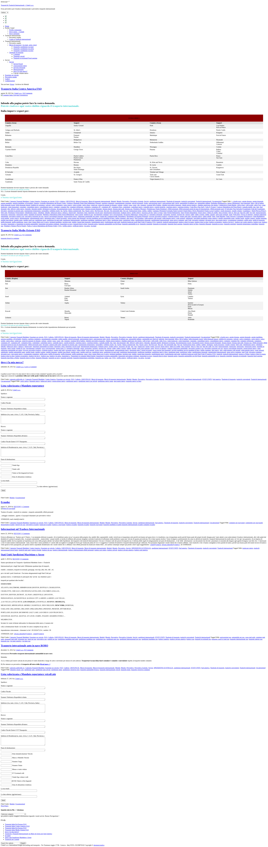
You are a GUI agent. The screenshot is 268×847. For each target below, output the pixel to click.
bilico (252, 203)
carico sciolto (77, 205)
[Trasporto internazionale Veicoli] (6, 20)
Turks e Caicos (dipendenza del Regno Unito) (42, 226)
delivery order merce (17, 209)
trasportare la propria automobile (27, 224)
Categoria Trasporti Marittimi (19, 201)
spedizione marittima (87, 220)
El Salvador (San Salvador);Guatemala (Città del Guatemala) (245, 209)
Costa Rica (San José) (197, 207)
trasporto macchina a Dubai (10, 358)
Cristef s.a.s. (18, 93)
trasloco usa (257, 222)
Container (16, 54)
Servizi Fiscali (18, 64)
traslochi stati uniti (25, 550)
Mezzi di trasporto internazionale (99, 201)
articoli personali (137, 203)
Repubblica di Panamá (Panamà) (137, 216)
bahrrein (161, 339)
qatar (258, 348)
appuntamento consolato (123, 203)
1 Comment (25, 507)
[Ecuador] (8, 508)
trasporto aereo (93, 224)
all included (29, 203)
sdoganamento (24, 218)
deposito (28, 209)
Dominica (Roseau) (139, 209)
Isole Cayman (158, 213)
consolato (23, 207)
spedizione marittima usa (87, 639)
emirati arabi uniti (55, 345)
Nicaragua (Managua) (130, 214)
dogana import (107, 209)
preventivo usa (42, 639)
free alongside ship (116, 211)
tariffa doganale (6, 222)
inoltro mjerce (136, 213)
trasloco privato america (125, 550)
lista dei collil (244, 213)
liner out (236, 213)
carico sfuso (86, 205)
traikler (74, 222)
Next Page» (5, 806)
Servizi (11, 62)
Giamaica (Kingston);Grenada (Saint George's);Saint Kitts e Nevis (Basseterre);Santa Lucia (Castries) (186, 211)
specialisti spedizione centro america (205, 218)
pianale (212, 214)
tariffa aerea (248, 220)
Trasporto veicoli (18, 56)
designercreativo (99, 845)
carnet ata (94, 205)
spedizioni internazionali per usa (130, 639)
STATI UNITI (207, 379)
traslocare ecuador (45, 525)
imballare (41, 213)
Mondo (119, 201)
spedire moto (18, 220)
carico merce (67, 205)
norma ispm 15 (144, 214)
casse (134, 205)
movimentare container (101, 214)
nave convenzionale (116, 214)
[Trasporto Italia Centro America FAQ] (14, 95)
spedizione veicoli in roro (71, 670)
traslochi (159, 222)
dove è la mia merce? (20, 71)
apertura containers (108, 203)
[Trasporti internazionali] (6, 18)
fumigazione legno (135, 211)
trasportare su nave (66, 224)
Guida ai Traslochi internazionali (20, 39)
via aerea (87, 226)
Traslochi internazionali (203, 201)
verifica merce (67, 226)
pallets (207, 214)
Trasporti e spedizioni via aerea (23, 49)
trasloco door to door (201, 222)
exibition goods (55, 211)
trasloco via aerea (55, 356)
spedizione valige (129, 220)
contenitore (126, 207)
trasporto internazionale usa (239, 639)
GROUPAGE (70, 201)
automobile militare (204, 203)
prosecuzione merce (70, 216)
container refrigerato (76, 207)
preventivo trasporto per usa (34, 216)
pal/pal (187, 214)
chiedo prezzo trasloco (189, 205)
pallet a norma (199, 214)
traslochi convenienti (188, 201)
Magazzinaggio (18, 69)
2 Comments (25, 533)
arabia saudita (62, 339)
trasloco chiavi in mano (186, 222)
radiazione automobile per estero (88, 216)
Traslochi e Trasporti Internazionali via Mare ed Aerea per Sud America (28, 834)
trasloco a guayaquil (58, 525)
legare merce (202, 213)
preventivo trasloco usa (16, 216)
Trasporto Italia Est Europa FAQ (15, 824)
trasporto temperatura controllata (247, 224)
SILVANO (17, 507)
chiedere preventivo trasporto (171, 205)
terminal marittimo (56, 222)
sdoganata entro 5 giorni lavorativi (55, 218)
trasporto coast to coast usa (220, 639)
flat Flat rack (99, 211)
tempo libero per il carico (40, 222)
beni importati (245, 203)
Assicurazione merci (20, 66)
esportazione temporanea (32, 211)
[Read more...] (45, 664)
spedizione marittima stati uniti (68, 639)
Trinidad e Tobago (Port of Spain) (15, 226)
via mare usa (26, 641)
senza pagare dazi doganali (77, 218)
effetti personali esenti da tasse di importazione (194, 209)
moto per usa (32, 639)
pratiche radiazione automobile (177, 348)
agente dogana (247, 201)
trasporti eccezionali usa (203, 639)
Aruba (146, 203)
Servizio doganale (19, 68)
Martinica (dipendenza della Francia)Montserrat (58, 214)
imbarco (65, 213)
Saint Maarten (220, 216)
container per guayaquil (237, 523)
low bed (252, 213)
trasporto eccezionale (160, 224)
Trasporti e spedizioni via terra (23, 51)
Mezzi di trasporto (82, 201)
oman (82, 348)
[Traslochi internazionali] (6, 16)
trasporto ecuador (83, 525)
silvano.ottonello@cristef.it (171, 545)
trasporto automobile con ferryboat (110, 224)
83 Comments (28, 650)
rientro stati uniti (185, 216)
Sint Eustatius (139, 218)
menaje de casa (20, 525)
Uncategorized (217, 201)
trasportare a (12, 224)
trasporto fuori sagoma (175, 224)
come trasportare (13, 207)
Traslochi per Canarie (12, 839)
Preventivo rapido (11, 77)
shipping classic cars (17, 670)
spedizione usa (101, 639)
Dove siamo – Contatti (16, 32)
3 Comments (24, 559)
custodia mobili (247, 207)
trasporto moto (125, 670)
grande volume (237, 211)
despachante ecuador (7, 525)
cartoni (125, 205)
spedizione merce (72, 381)
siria (221, 350)
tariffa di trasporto (259, 220)
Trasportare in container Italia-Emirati (83, 356)
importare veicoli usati (95, 213)
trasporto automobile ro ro (130, 224)
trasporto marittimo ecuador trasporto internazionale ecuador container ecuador (129, 525)
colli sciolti (249, 205)
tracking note (66, 222)
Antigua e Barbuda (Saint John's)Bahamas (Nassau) (84, 203)
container (57, 207)
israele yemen (149, 346)
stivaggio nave (210, 220)
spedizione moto (116, 220)
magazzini (4, 214)
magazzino (11, 214)
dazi (257, 207)
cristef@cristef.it (155, 545)
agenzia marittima (18, 203)
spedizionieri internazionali (160, 220)
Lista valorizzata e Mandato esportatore (22, 385)
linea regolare (223, 213)
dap (254, 207)
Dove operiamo (14, 34)
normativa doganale (155, 214)
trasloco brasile (36, 550)
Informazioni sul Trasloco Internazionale (23, 529)
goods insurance (225, 211)
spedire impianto (261, 218)
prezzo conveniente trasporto (53, 216)
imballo (47, 213)
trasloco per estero (100, 550)
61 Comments (27, 235)
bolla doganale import (23, 205)
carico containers (57, 205)
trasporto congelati (146, 224)
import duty (72, 213)
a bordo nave (237, 201)
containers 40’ (106, 207)
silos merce (130, 218)
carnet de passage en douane (107, 205)
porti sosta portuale (222, 214)
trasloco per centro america (244, 222)
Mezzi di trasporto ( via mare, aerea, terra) (23, 45)
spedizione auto (29, 670)
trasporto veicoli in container (140, 670)
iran (132, 346)
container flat (64, 207)
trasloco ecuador (71, 525)
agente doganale (258, 201)
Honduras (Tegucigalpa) (16, 213)
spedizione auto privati (42, 670)
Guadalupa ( (247, 211)
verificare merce (78, 226)
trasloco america (163, 639)
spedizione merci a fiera (103, 220)
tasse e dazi (28, 222)
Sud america (217, 379)
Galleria (62, 201)
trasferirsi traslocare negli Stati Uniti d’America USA (138, 222)
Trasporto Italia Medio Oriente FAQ (20, 230)
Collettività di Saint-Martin (227, 205)
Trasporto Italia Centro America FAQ (21, 88)
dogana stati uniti (118, 209)
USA (60, 226)
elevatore (4, 211)
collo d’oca (257, 205)
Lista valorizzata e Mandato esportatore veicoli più (28, 674)
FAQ (57, 201)
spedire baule (239, 218)
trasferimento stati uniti (112, 222)
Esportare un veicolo (12, 75)
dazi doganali (121, 343)
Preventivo (125, 201)
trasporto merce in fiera (190, 224)
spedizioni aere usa (112, 639)
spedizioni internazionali (157, 201)
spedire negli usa (28, 220)
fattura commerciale (74, 211)
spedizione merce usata (105, 381)
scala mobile (5, 218)
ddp (8, 209)
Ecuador (5, 502)
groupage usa (22, 639)
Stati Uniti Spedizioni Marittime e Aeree (22, 554)
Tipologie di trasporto (16, 52)
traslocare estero (247, 548)
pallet (192, 214)
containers (87, 207)
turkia (106, 358)
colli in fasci (241, 205)
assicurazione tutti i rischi (170, 203)
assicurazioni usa (225, 637)
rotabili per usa (52, 639)
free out (125, 211)
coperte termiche (159, 207)
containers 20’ (96, 207)
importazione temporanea (112, 213)
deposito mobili (37, 209)
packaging (166, 214)
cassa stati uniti (250, 637)
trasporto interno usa (255, 639)
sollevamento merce (168, 218)
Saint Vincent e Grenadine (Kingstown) (239, 216)
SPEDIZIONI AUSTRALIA (174, 379)
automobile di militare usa (188, 203)
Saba (213, 216)
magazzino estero (22, 214)
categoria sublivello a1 (17, 379)
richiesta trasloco (173, 216)
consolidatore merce (46, 207)
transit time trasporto (84, 222)
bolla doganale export (8, 205)
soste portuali (180, 218)
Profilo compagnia (15, 30)
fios (83, 211)
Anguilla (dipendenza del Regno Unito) (53, 203)
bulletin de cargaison (38, 205)
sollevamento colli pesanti (152, 218)
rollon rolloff (207, 216)
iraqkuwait (141, 346)
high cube (4, 213)
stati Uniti (188, 220)
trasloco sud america (141, 550)
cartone (120, 205)
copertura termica (183, 207)
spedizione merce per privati (87, 381)
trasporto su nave (217, 224)
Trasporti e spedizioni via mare (23, 47)
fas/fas (65, 211)
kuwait (157, 346)
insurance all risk (147, 213)
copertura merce (171, 207)
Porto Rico (236, 214)
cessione (143, 205)
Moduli (113, 201)
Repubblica (122, 216)
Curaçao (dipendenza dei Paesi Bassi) (229, 207)
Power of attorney (247, 214)
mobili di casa (88, 214)
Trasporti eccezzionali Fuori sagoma (25, 58)
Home (7, 26)
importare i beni (82, 213)
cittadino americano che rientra (208, 205)
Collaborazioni (10, 81)
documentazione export (64, 209)
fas (61, 211)
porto (230, 214)
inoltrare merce (126, 213)
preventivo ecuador (32, 525)
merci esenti (79, 214)
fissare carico (89, 211)
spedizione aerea (40, 220)
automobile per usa (238, 637)
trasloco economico (215, 222)
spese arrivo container (177, 220)
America (36, 203)
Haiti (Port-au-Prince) (259, 211)
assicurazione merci (155, 203)
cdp (138, 205)
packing (173, 214)
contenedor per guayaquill (254, 523)
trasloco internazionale (60, 550)
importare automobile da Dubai (43, 346)
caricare (48, 205)
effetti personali (173, 209)
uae (110, 358)
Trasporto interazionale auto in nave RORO (24, 645)
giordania (210, 345)
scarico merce (14, 218)
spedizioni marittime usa (150, 639)
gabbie (149, 211)
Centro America (35, 201)
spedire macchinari (7, 220)
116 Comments (27, 93)
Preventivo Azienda (136, 201)
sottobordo (189, 218)
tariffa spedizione (17, 222)
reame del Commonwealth (108, 216)
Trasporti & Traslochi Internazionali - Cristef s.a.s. (17, 5)
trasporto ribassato (205, 224)
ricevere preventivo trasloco (158, 216)
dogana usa (128, 209)
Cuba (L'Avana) (210, 207)
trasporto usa (99, 358)
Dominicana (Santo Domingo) (157, 209)
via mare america (15, 641)
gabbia (144, 211)
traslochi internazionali (170, 222)
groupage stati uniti (11, 639)
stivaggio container (198, 220)
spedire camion (250, 218)
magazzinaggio (261, 213)
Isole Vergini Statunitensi (189, 213)
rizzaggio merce (196, 216)
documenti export (78, 209)
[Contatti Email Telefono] (6, 22)
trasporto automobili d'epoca (89, 670)
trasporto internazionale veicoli (110, 670)
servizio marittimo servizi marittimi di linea (100, 218)
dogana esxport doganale (93, 209)
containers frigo (117, 207)
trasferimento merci (97, 222)
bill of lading (259, 203)
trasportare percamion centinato (49, 224)
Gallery (7, 79)
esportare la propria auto (16, 211)
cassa (130, 205)
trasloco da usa (47, 550)
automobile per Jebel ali (150, 339)
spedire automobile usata (226, 218)
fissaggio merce (34, 381)
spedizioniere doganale (142, 220)
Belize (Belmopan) (233, 203)
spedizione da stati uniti (54, 220)
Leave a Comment (30, 367)
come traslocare (172, 341)
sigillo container (120, 218)
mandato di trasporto (35, 214)
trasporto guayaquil (96, 525)
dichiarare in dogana (49, 209)
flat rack (106, 211)
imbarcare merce (56, 213)
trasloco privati (112, 550)
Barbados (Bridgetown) (219, 203)
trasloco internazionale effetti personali (81, 550)
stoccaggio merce (221, 220)
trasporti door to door (80, 224)
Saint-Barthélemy (259, 216)
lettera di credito (212, 213)
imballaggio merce (31, 213)
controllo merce (148, 207)
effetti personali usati (217, 209)
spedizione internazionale (71, 220)
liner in (230, 213)
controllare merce (136, 207)
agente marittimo (6, 203)
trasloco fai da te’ (228, 222)
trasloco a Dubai (244, 354)
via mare (93, 226)
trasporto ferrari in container (10, 238)
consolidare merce (33, 207)
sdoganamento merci (37, 218)
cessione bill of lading (154, 205)
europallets (45, 211)
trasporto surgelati (230, 224)
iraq (135, 346)
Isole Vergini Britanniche (172, 213)
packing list (180, 214)
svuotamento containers (235, 220)
